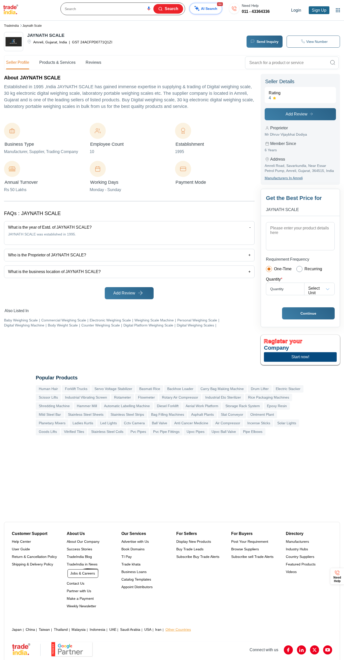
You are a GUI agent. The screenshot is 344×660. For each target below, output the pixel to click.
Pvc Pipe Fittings (166, 432)
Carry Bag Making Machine (222, 389)
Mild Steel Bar (50, 414)
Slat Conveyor (232, 414)
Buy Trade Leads (189, 549)
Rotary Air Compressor (180, 397)
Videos (291, 572)
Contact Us (75, 583)
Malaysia (79, 629)
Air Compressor (227, 423)
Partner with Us (79, 591)
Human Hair (48, 389)
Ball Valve (159, 423)
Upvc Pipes (195, 432)
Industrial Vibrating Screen (86, 397)
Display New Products (193, 541)
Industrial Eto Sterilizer (223, 397)
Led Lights (108, 423)
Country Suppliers (300, 557)
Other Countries (178, 629)
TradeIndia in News (82, 564)
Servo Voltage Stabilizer (113, 389)
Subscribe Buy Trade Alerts (197, 557)
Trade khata (131, 564)
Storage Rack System (242, 406)
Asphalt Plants (202, 414)
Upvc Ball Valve (224, 432)
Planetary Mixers (52, 423)
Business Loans (134, 572)
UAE (112, 629)
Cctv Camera (134, 423)
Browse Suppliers (245, 549)
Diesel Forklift (168, 406)
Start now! (300, 357)
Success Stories (79, 549)
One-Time (283, 269)
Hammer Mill (87, 406)
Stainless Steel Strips (127, 414)
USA (147, 629)
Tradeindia (11, 25)
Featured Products (301, 564)
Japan (17, 629)
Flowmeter (146, 397)
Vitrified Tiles (74, 432)
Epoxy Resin (277, 406)
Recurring (313, 269)
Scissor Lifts (48, 397)
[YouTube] (328, 650)
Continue (308, 313)
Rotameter (122, 397)
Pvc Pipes (138, 432)
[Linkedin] (301, 650)
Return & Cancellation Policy (34, 557)
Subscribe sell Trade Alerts (252, 557)
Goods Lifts (48, 432)
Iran (158, 629)
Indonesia (97, 629)
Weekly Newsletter (81, 606)
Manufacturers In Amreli (284, 178)
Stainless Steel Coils (107, 432)
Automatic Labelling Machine (127, 406)
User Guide (21, 549)
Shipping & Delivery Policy (32, 564)
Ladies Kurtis (83, 423)
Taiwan (44, 629)
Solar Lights (286, 423)
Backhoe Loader (180, 389)
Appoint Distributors (137, 587)
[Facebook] (288, 650)
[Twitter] (314, 650)
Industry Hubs (297, 549)
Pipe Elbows (252, 432)
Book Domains (133, 549)
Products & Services (57, 62)
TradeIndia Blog (79, 557)
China (30, 629)
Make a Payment (80, 598)
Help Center (21, 541)
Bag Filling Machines (167, 414)
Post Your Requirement (249, 541)
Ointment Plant (262, 414)
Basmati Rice (149, 389)
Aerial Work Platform (202, 406)
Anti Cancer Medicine (191, 423)
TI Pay (126, 557)
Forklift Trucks (76, 389)
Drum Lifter (260, 389)
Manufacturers (297, 541)
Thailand (61, 629)
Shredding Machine (54, 406)
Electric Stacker (288, 389)
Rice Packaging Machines (268, 397)
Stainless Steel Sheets (86, 414)
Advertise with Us (135, 541)
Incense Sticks (258, 423)
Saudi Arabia (130, 629)
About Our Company (83, 541)
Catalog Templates (136, 579)
